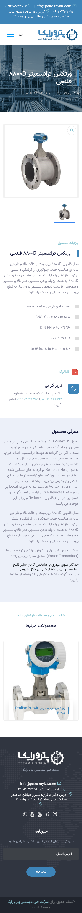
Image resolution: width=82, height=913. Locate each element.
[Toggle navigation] (10, 34)
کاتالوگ (64, 372)
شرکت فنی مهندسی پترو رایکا (28, 902)
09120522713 (17, 6)
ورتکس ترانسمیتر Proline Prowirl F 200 (40, 711)
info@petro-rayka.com (53, 6)
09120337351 (63, 12)
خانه (75, 93)
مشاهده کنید (56, 713)
